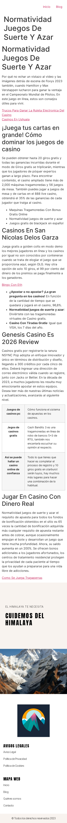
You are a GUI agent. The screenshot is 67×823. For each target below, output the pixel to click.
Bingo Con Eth (12, 285)
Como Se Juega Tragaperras (22, 578)
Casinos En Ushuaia (16, 119)
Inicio (46, 7)
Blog (59, 7)
